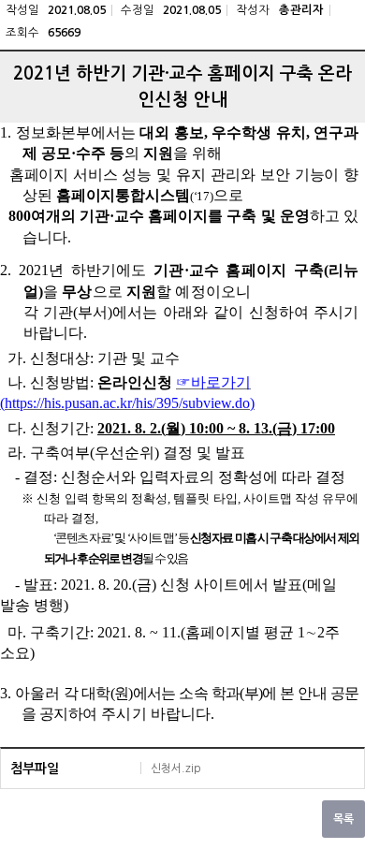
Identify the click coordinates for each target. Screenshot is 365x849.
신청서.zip (176, 768)
